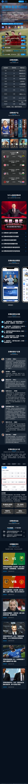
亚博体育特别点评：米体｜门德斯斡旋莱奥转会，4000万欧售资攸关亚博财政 (13, 637)
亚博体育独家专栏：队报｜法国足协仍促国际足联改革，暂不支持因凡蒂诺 (13, 683)
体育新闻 (5, 571)
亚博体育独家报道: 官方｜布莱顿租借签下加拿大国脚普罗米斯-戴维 (14, 660)
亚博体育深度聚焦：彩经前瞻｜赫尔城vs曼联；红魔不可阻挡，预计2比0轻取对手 (13, 591)
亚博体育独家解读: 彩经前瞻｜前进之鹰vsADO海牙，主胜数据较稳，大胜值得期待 (14, 567)
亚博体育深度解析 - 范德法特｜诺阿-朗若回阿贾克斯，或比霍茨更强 (13, 614)
